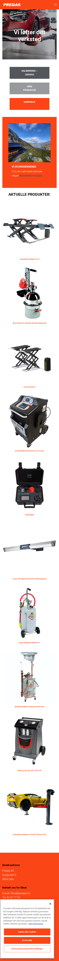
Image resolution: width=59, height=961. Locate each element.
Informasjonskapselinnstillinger (27, 949)
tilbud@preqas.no (20, 893)
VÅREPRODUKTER (29, 88)
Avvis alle (27, 940)
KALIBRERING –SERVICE (29, 73)
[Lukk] (50, 903)
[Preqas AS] (11, 4)
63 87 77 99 (13, 897)
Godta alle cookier (27, 932)
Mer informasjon (36, 924)
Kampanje (29, 102)
